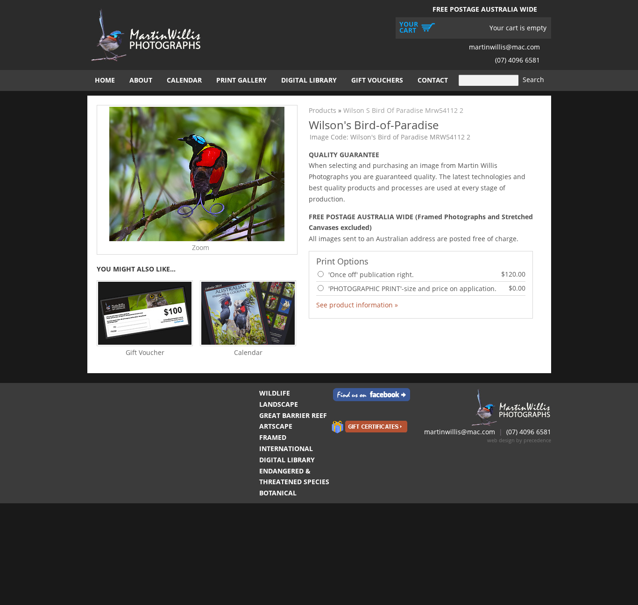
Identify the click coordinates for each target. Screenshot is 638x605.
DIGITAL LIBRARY (287, 459)
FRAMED (272, 437)
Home (105, 80)
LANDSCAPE (278, 404)
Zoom (200, 247)
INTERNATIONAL (286, 448)
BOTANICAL (278, 492)
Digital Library (309, 80)
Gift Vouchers (377, 80)
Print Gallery (241, 80)
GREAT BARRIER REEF (293, 415)
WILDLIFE (274, 393)
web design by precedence (519, 440)
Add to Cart (504, 304)
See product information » (357, 304)
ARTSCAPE (275, 426)
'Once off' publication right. (425, 274)
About (140, 80)
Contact (433, 80)
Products (322, 110)
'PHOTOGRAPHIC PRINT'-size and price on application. (425, 288)
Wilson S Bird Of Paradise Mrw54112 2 (403, 110)
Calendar (184, 80)
